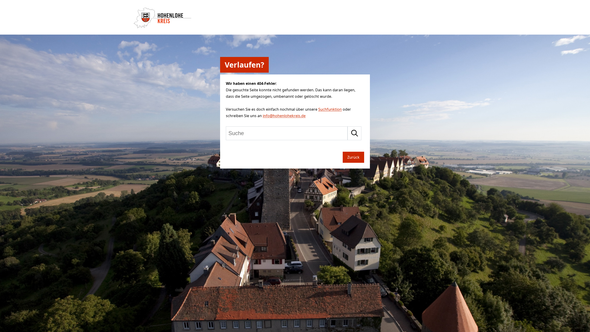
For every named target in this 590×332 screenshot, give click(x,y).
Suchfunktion (330, 109)
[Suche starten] (354, 133)
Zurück (353, 157)
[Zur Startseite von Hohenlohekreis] (162, 26)
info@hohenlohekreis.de (284, 115)
